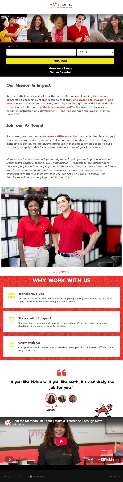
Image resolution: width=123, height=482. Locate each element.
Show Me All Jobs (60, 68)
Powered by (23, 476)
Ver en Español (60, 72)
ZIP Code (12, 46)
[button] (54, 272)
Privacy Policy (113, 476)
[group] (61, 227)
